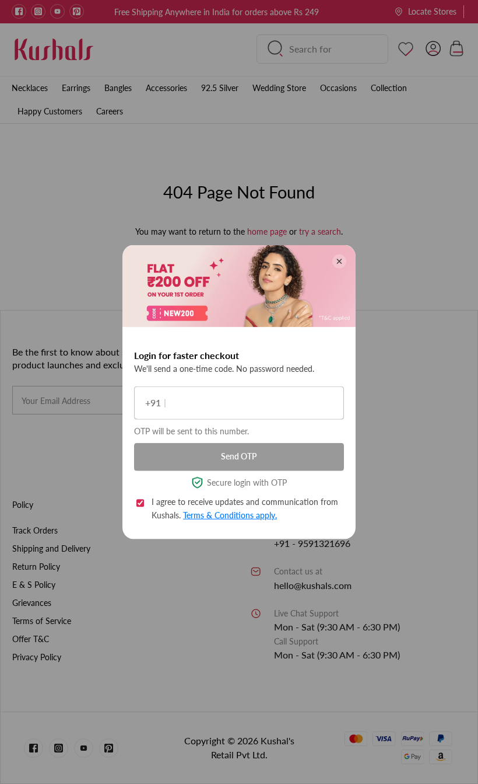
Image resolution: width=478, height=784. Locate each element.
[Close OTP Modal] (339, 261)
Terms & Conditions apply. (230, 515)
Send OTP (239, 456)
